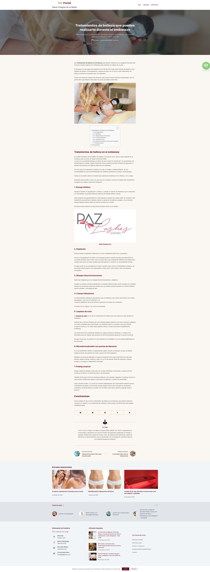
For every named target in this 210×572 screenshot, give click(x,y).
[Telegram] (117, 413)
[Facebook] (129, 413)
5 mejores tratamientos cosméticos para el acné (67, 491)
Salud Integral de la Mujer (64, 7)
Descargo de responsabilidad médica (141, 549)
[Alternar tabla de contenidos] (117, 128)
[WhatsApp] (93, 413)
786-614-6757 (61, 543)
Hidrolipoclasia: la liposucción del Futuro (101, 491)
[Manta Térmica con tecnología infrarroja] (81, 513)
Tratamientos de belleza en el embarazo (103, 130)
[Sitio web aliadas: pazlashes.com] (54, 548)
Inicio (139, 4)
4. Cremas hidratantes (100, 137)
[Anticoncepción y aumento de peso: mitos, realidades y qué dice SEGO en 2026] (92, 556)
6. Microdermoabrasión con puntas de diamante (106, 141)
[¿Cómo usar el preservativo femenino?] (108, 513)
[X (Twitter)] (80, 413)
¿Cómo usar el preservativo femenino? (121, 514)
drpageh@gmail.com (63, 554)
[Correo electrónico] (105, 413)
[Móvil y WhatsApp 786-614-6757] (54, 542)
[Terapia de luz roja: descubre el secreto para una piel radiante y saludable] (141, 479)
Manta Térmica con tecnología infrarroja (92, 514)
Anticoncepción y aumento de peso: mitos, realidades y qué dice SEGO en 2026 (109, 555)
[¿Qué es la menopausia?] (54, 513)
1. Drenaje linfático (98, 132)
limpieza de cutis (81, 316)
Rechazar (134, 569)
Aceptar (126, 569)
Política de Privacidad (137, 539)
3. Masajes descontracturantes (102, 135)
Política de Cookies (137, 542)
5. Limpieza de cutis (99, 139)
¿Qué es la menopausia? (66, 513)
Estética (116, 40)
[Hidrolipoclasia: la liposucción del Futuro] (105, 479)
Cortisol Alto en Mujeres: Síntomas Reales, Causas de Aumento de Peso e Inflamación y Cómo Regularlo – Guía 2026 (149, 514)
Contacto (134, 552)
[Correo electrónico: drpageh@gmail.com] (54, 553)
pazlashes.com (62, 549)
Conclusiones (96, 145)
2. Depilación (97, 134)
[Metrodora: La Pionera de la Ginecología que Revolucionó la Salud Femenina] (92, 547)
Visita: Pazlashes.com (105, 244)
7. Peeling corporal (99, 143)
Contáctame (154, 4)
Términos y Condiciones (138, 546)
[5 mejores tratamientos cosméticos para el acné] (69, 479)
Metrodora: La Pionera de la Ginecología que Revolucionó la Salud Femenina (109, 545)
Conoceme (146, 4)
